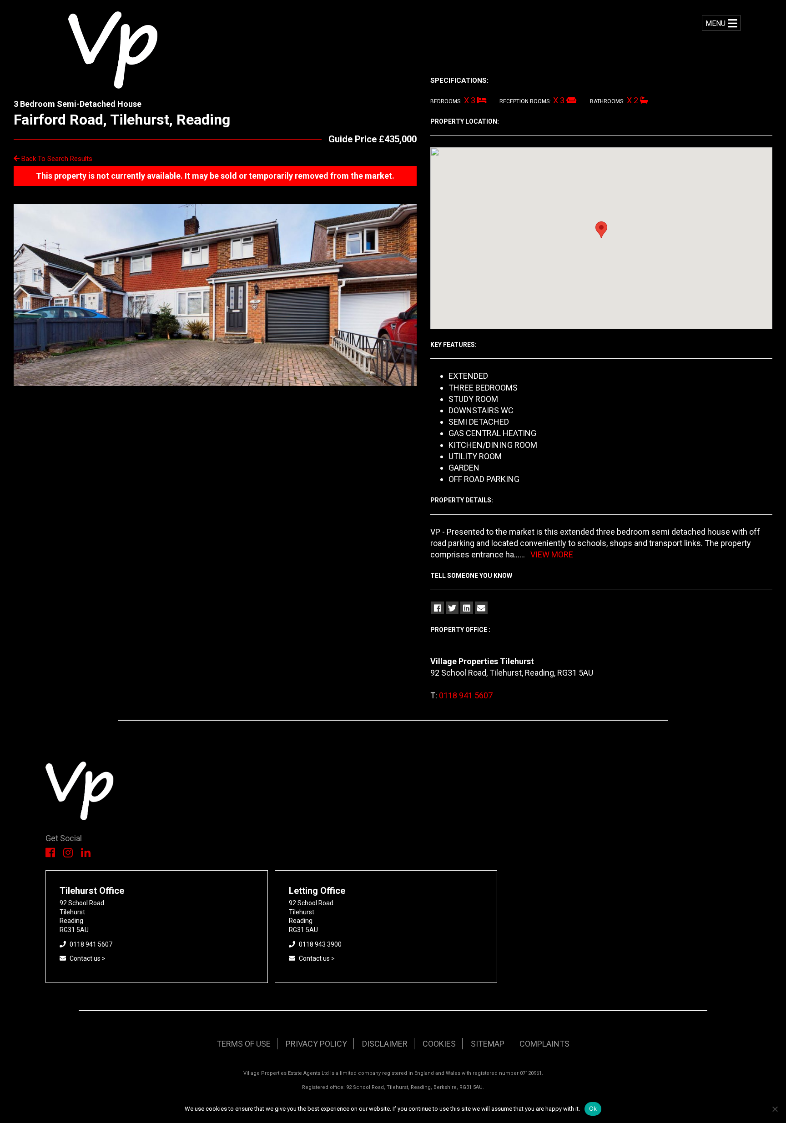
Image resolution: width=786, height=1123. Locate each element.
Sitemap (487, 1043)
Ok (593, 1108)
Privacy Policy (316, 1043)
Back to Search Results (56, 159)
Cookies (439, 1043)
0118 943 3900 (320, 944)
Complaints (544, 1043)
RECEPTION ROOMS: (525, 101)
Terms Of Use (244, 1043)
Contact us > (88, 958)
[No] (774, 1108)
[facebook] (437, 608)
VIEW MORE (551, 554)
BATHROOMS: (607, 101)
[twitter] (452, 608)
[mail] (481, 608)
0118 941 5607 (466, 695)
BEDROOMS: (446, 101)
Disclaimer (385, 1043)
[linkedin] (466, 608)
